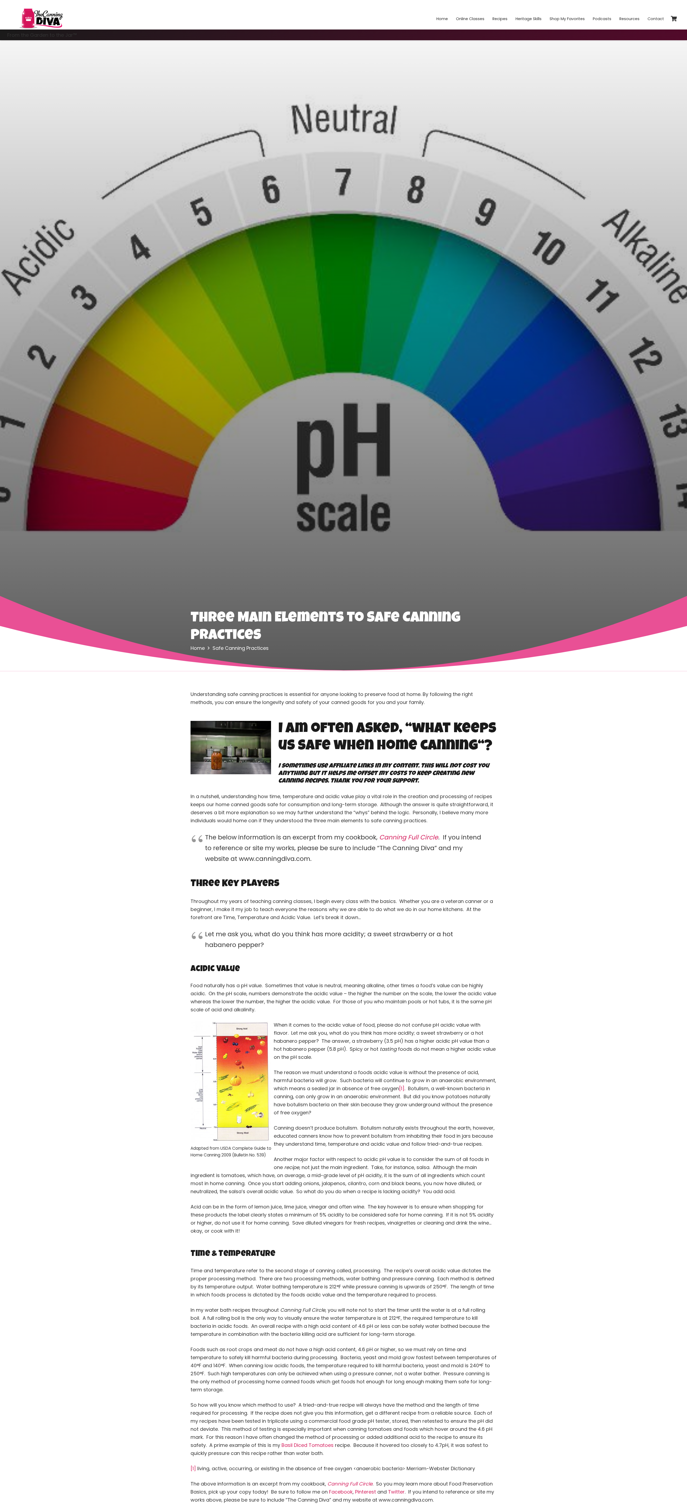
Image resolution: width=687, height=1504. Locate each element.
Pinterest (365, 1491)
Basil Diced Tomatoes (308, 1445)
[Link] (40, 15)
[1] (401, 1088)
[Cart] (674, 18)
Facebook (341, 1491)
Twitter (396, 1491)
